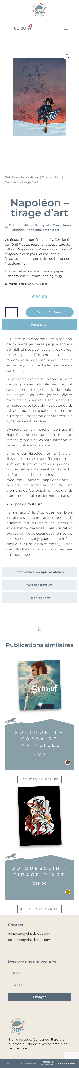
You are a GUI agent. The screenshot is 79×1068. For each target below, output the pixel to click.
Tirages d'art (51, 177)
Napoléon (33, 230)
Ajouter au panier (49, 312)
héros (67, 225)
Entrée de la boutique (22, 177)
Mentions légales (66, 1063)
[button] (66, 28)
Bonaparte (43, 225)
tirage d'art (51, 230)
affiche (28, 225)
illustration (17, 230)
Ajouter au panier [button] (39, 779)
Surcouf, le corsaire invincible (39, 739)
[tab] (39, 324)
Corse (57, 225)
